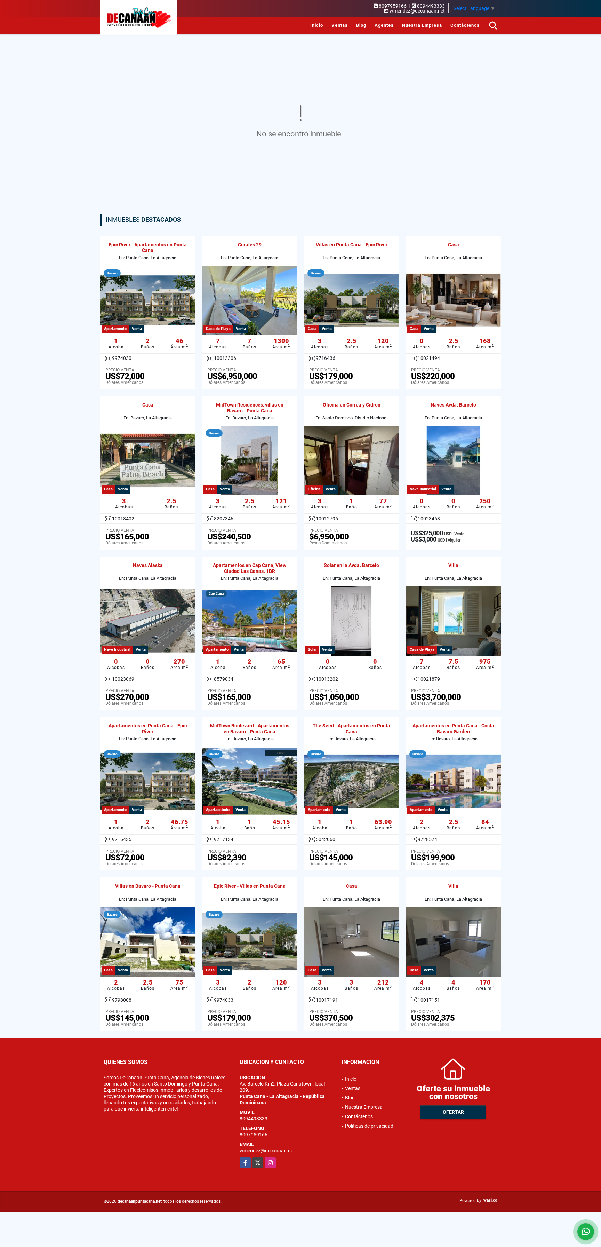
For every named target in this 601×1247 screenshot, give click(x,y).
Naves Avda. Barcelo (453, 405)
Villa (453, 565)
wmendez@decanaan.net (267, 1150)
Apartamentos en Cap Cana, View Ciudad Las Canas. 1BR (249, 568)
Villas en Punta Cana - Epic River (351, 244)
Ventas (339, 25)
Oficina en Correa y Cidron (351, 405)
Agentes (384, 25)
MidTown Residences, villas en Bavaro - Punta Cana (249, 407)
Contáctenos (465, 25)
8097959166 (393, 6)
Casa (453, 244)
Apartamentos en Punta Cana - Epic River (148, 728)
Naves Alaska (148, 565)
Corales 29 (250, 244)
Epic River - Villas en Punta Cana (250, 886)
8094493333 (431, 6)
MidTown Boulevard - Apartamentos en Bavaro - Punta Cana (249, 728)
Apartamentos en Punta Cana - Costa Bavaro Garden (453, 728)
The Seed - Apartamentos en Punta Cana (351, 728)
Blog (361, 25)
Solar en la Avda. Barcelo (351, 565)
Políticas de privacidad (369, 1126)
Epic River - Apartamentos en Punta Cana (148, 247)
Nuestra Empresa (422, 25)
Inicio (316, 25)
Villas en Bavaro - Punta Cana (148, 886)
